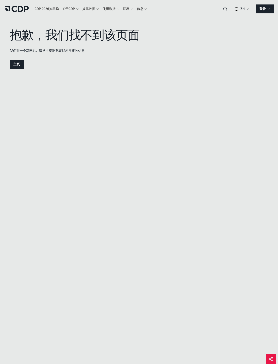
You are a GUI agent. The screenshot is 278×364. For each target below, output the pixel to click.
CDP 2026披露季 (47, 9)
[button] (70, 9)
